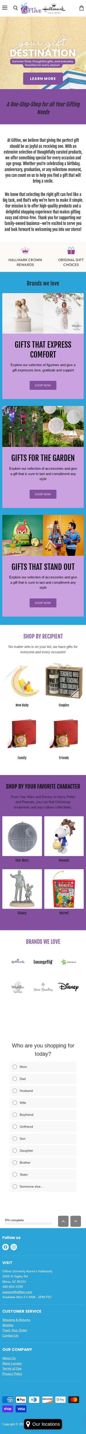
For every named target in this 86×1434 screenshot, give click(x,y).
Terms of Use (12, 1368)
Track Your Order (14, 1330)
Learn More (43, 78)
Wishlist (7, 1325)
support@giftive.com (17, 1292)
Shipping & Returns (16, 1320)
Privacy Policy (12, 1374)
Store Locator (12, 1363)
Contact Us (10, 1335)
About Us (9, 1358)
